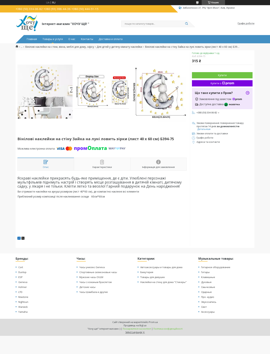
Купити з (215, 83)
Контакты (87, 39)
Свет (204, 306)
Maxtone (23, 297)
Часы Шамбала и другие (93, 292)
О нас (71, 39)
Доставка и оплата (111, 39)
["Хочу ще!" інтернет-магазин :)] (27, 23)
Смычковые (208, 287)
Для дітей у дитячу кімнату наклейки (119, 46)
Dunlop (22, 272)
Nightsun (23, 302)
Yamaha (23, 311)
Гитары (205, 272)
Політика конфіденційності (168, 328)
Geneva (22, 282)
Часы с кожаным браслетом (95, 282)
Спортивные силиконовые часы (98, 272)
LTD (20, 292)
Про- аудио (207, 297)
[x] (22, 238)
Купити (222, 75)
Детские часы (87, 287)
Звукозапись (208, 302)
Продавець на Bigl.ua (135, 325)
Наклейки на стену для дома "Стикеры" (163, 282)
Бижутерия (146, 272)
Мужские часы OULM (91, 277)
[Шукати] (186, 24)
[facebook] (19, 238)
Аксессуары (208, 311)
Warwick (23, 306)
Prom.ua (153, 322)
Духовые (206, 282)
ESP (20, 277)
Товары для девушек (152, 277)
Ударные (206, 292)
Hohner (22, 287)
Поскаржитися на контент (137, 328)
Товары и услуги (52, 39)
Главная (32, 39)
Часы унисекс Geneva (92, 267)
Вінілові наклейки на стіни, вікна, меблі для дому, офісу (59, 46)
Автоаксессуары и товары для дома (161, 267)
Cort (20, 267)
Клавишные (208, 277)
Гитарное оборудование (215, 267)
